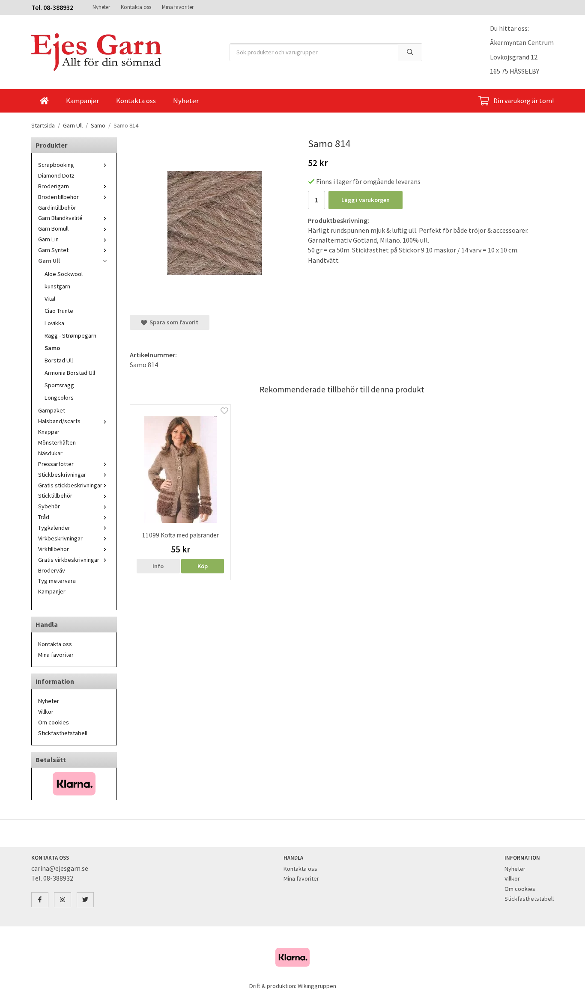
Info (158, 566)
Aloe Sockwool (64, 274)
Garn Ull (49, 260)
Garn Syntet (53, 250)
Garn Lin (48, 239)
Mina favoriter (178, 7)
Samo (52, 348)
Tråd (43, 517)
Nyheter (101, 7)
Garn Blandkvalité (60, 218)
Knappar (49, 432)
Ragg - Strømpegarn (70, 335)
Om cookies (53, 722)
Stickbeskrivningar (62, 474)
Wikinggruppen (317, 986)
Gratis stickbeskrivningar (70, 485)
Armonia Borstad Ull (70, 373)
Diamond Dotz (56, 175)
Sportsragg (59, 385)
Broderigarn (53, 186)
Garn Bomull (53, 228)
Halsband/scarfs (59, 421)
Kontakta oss (136, 7)
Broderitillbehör (58, 197)
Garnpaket (51, 410)
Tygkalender (54, 527)
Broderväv (51, 570)
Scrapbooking (56, 165)
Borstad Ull (59, 360)
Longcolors (59, 397)
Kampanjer (82, 100)
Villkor (46, 711)
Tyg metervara (57, 581)
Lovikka (54, 323)
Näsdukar (50, 453)
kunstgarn (57, 286)
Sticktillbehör (55, 495)
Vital (50, 299)
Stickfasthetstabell (62, 733)
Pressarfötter (56, 464)
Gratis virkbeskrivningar (68, 560)
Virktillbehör (53, 549)
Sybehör (49, 506)
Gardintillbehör (57, 207)
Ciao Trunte (59, 311)
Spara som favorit (172, 322)
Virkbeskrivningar (60, 538)
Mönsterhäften (57, 442)
